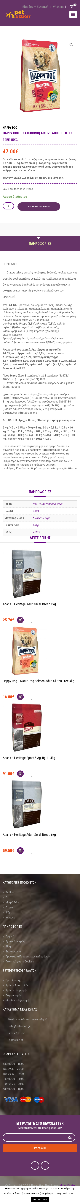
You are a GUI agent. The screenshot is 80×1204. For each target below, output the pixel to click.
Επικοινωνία (13, 951)
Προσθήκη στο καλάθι (38, 206)
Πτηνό (9, 907)
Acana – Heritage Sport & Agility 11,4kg (29, 758)
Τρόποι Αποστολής (17, 985)
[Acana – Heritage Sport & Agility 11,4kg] (40, 728)
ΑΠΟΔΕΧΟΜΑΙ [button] (40, 1199)
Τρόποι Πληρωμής (17, 990)
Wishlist (58, 7)
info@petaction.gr (19, 1026)
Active (36, 532)
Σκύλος (10, 892)
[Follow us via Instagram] (45, 1165)
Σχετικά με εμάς (15, 941)
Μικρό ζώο (12, 902)
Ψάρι (60, 503)
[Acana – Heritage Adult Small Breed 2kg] (40, 574)
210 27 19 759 (17, 1033)
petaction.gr (16, 1039)
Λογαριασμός (14, 995)
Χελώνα (10, 917)
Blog (8, 946)
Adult (36, 510)
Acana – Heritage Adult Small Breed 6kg (29, 835)
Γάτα (8, 897)
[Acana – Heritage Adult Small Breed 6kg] (40, 805)
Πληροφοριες (40, 243)
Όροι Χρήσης (13, 980)
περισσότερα (65, 1193)
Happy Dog (10, 127)
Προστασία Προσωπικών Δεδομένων (28, 956)
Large (46, 518)
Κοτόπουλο (49, 503)
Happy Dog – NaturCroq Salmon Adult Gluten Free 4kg (38, 681)
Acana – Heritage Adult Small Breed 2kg (29, 604)
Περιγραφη (40, 235)
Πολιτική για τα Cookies (20, 961)
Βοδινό (37, 503)
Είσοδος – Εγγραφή (35, 7)
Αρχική (10, 936)
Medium (37, 518)
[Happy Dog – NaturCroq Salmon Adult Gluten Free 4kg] (40, 651)
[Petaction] (18, 14)
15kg (36, 525)
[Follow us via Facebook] (35, 1165)
